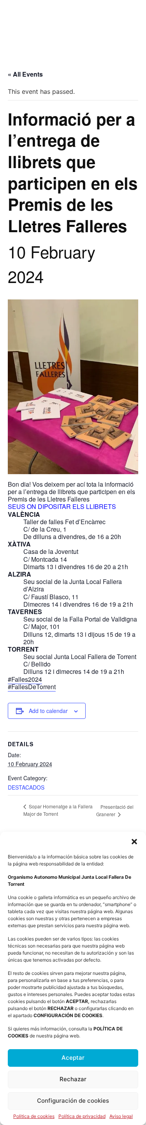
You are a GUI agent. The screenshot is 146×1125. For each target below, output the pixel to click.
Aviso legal (121, 1116)
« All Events (25, 74)
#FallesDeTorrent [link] (32, 686)
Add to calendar (48, 711)
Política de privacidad (82, 1116)
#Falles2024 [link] (25, 679)
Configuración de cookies (73, 1100)
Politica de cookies (34, 1116)
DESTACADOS (26, 787)
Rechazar (73, 1079)
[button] (134, 842)
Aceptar (73, 1057)
